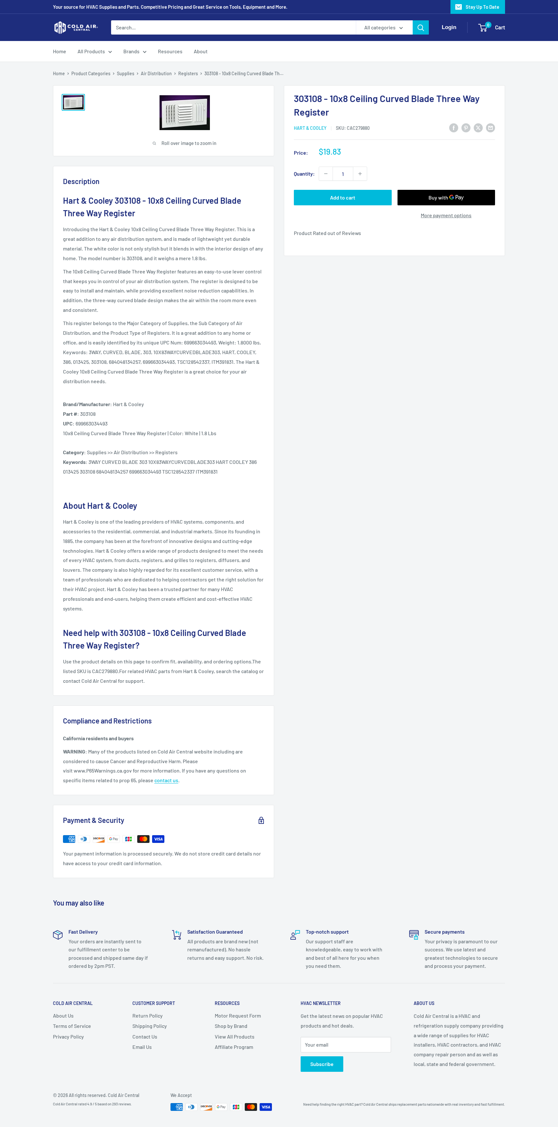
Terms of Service (72, 1026)
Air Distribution (156, 73)
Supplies (125, 73)
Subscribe (322, 1064)
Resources (170, 51)
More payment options (446, 215)
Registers (188, 73)
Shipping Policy (149, 1026)
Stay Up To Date (482, 7)
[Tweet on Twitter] (478, 127)
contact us (166, 780)
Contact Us (144, 1036)
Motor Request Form (238, 1015)
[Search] (421, 27)
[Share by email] (490, 127)
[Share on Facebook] (453, 127)
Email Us (142, 1047)
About (201, 51)
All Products (91, 51)
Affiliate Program (234, 1047)
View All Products (234, 1036)
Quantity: (304, 173)
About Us (63, 1015)
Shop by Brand (231, 1026)
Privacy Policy (68, 1036)
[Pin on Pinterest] (465, 127)
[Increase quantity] (360, 173)
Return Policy (147, 1015)
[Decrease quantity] (326, 173)
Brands (131, 51)
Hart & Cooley (310, 128)
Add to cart (342, 197)
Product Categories (90, 73)
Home (59, 51)
